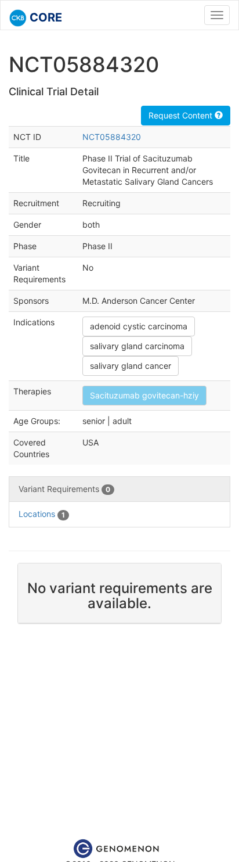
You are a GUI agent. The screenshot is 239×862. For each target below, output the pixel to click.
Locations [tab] (42, 514)
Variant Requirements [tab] (64, 489)
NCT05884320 (111, 137)
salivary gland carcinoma (137, 346)
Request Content (182, 115)
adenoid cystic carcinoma (138, 326)
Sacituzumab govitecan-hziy (144, 395)
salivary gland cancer (130, 366)
